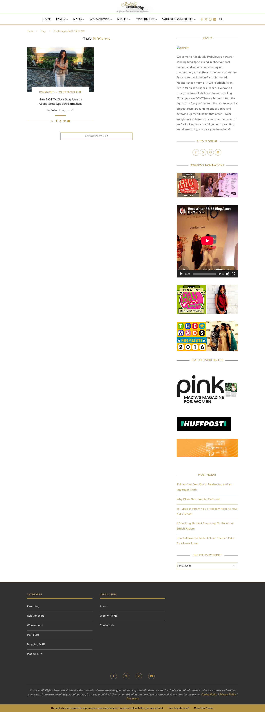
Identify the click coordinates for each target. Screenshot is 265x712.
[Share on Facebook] (56, 121)
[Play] (181, 274)
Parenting (33, 606)
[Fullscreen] (233, 274)
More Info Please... (204, 708)
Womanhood (99, 19)
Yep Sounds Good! (179, 708)
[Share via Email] (68, 121)
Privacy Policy (227, 694)
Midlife (122, 19)
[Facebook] (202, 19)
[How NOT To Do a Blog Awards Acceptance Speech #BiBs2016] (60, 69)
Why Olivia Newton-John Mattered (198, 499)
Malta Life (33, 634)
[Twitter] (205, 19)
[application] (207, 241)
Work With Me (109, 615)
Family (60, 19)
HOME (47, 19)
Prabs (54, 110)
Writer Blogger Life (177, 19)
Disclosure (132, 698)
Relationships (35, 615)
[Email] (214, 19)
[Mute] (227, 274)
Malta (77, 19)
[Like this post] (52, 121)
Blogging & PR (36, 644)
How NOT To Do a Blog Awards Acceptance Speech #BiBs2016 (60, 102)
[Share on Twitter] (60, 121)
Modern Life (145, 19)
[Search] (221, 19)
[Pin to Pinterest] (64, 121)
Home (30, 31)
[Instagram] (210, 19)
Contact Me (107, 625)
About (104, 606)
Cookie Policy (209, 694)
